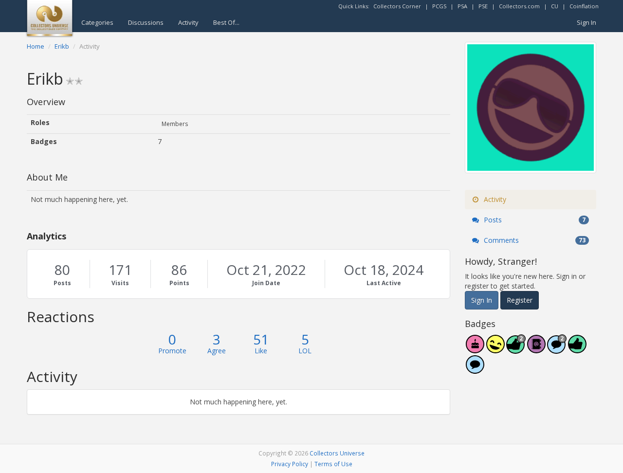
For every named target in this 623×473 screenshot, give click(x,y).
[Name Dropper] (536, 349)
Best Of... (226, 22)
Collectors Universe (337, 453)
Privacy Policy (289, 464)
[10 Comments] (557, 349)
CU (554, 6)
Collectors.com (519, 6)
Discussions (146, 22)
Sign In (586, 22)
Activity (188, 22)
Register (519, 300)
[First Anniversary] (475, 349)
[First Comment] (475, 369)
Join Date (266, 283)
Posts (62, 283)
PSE (483, 6)
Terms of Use (333, 464)
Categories (97, 22)
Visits (120, 283)
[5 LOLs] (495, 349)
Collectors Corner (397, 6)
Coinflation (584, 6)
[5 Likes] (577, 349)
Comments (534, 240)
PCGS (439, 6)
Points (179, 283)
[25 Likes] (516, 349)
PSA (462, 6)
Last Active (383, 283)
